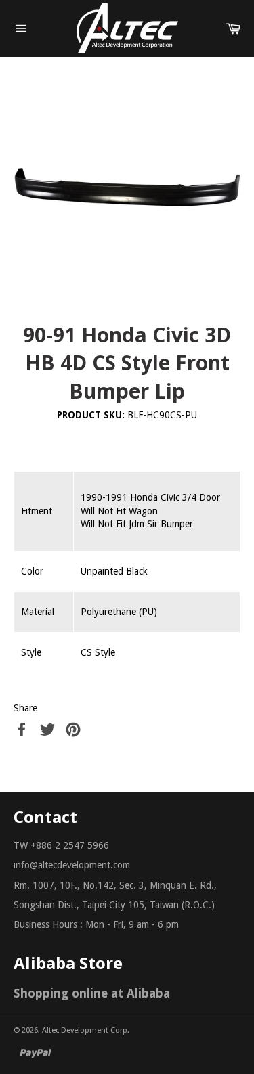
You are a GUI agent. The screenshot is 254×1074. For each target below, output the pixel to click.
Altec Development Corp (84, 1030)
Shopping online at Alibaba (92, 993)
